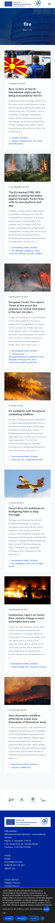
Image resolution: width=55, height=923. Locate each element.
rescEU (23, 362)
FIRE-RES (19, 251)
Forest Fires (14, 362)
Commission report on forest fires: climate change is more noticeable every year (26, 618)
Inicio (25, 30)
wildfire (39, 253)
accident (15, 141)
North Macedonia (16, 144)
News (39, 141)
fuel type (30, 253)
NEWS (7, 859)
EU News (24, 138)
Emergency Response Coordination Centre (26, 357)
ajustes (46, 909)
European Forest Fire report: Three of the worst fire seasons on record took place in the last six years (27, 307)
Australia (15, 767)
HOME (7, 855)
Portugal (39, 563)
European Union (26, 141)
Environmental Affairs (20, 248)
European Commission (18, 359)
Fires (34, 359)
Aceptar (8, 918)
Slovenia (39, 460)
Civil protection (18, 354)
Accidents (16, 138)
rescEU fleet (32, 362)
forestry (42, 667)
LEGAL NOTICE (11, 879)
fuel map (22, 253)
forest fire (13, 253)
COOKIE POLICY (11, 886)
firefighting (28, 251)
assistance (16, 460)
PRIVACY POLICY (12, 883)
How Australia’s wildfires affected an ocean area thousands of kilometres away (27, 719)
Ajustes (33, 918)
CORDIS (23, 767)
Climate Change (18, 667)
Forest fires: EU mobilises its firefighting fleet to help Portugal (26, 512)
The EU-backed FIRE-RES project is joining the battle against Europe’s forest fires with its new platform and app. (26, 199)
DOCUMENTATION (13, 862)
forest (37, 251)
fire (34, 141)
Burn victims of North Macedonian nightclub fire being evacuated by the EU (25, 92)
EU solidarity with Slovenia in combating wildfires (27, 412)
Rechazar (20, 918)
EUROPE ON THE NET (14, 865)
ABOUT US (9, 868)
